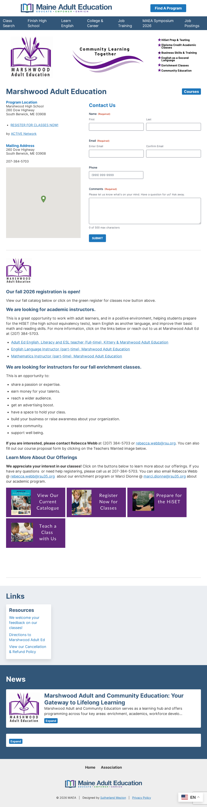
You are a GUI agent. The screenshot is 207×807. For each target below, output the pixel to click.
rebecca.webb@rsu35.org (33, 476)
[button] (43, 199)
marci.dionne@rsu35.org (165, 476)
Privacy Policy (141, 797)
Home (90, 767)
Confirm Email (154, 146)
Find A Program (168, 8)
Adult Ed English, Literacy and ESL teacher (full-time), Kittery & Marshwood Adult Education (89, 342)
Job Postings (192, 23)
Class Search (9, 23)
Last (148, 119)
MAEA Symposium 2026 (158, 23)
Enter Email (96, 146)
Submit (97, 238)
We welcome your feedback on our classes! (24, 622)
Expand (51, 720)
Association (111, 767)
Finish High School (37, 23)
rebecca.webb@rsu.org (156, 443)
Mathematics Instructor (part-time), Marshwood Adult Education (66, 356)
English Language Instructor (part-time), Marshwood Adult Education (70, 349)
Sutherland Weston (113, 797)
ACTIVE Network (24, 134)
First (92, 119)
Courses (191, 91)
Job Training (125, 23)
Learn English (67, 23)
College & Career (95, 23)
